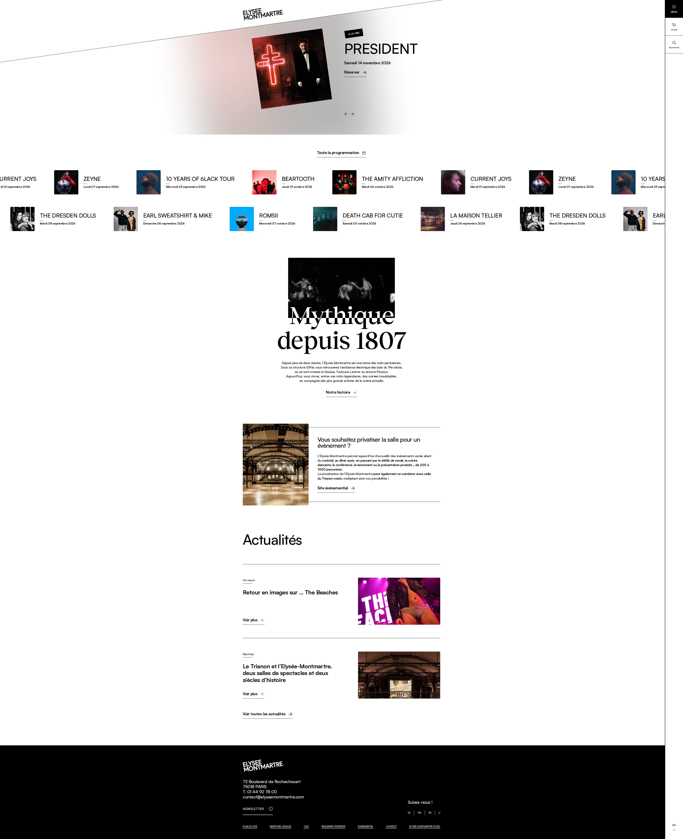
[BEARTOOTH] (267, 182)
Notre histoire (338, 392)
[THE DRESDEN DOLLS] (71, 219)
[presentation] (346, 114)
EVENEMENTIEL (365, 826)
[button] (674, 9)
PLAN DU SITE (250, 826)
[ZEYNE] (69, 182)
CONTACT (391, 826)
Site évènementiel (332, 488)
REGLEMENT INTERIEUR (333, 826)
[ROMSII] (280, 219)
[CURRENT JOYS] (459, 182)
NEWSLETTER (253, 809)
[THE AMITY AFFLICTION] (361, 182)
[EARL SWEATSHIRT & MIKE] (180, 219)
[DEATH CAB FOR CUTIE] (376, 219)
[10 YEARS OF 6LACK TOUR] (169, 182)
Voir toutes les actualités (264, 714)
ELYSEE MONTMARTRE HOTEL (424, 826)
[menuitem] (674, 825)
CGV (306, 826)
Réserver (352, 86)
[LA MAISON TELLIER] (479, 219)
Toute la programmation (338, 153)
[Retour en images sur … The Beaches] (341, 601)
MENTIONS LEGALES (280, 826)
